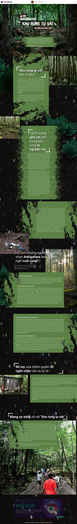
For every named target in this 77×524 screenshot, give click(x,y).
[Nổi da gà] (38, 508)
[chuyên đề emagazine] (7, 2)
